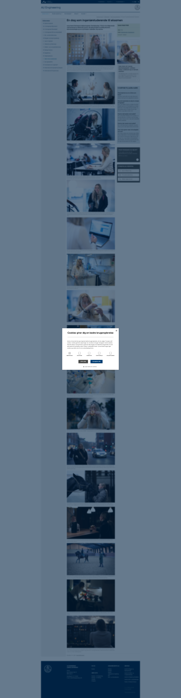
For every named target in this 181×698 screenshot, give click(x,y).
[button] (90, 367)
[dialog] (90, 349)
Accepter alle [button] (96, 361)
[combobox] (116, 330)
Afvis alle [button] (83, 361)
